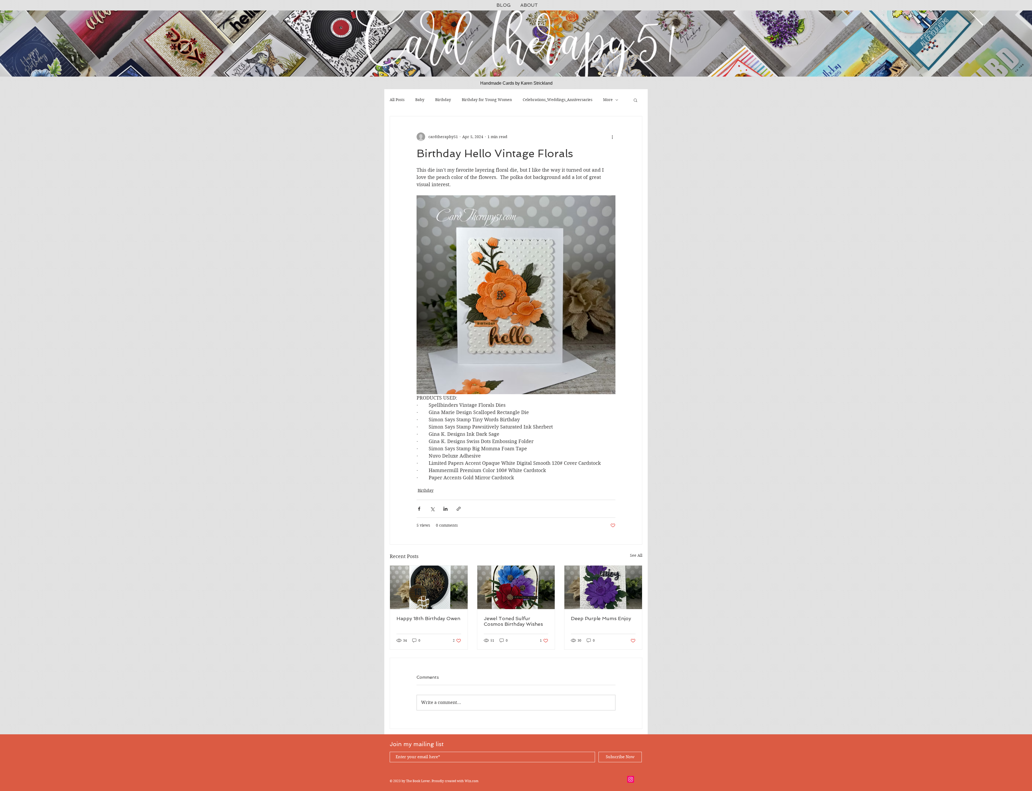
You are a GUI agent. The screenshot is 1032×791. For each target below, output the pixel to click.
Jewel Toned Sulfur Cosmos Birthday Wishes (513, 621)
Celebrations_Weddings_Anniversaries (557, 99)
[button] (635, 100)
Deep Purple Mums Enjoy (601, 618)
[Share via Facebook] (419, 508)
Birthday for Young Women (487, 99)
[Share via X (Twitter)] (432, 508)
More (608, 99)
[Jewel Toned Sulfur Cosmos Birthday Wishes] (516, 587)
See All (636, 555)
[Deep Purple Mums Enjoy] (603, 587)
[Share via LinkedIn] (445, 508)
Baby (419, 99)
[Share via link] (458, 508)
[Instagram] (630, 779)
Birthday (443, 99)
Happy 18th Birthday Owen (428, 618)
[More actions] (612, 137)
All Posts (397, 99)
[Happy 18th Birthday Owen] (429, 587)
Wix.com (471, 781)
